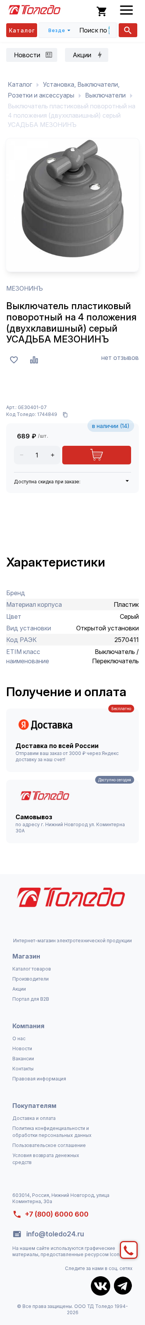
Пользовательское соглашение (49, 1145)
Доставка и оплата (34, 1118)
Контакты (23, 1069)
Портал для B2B (30, 999)
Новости (22, 1048)
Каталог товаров (31, 969)
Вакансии (23, 1058)
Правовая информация (39, 1079)
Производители (30, 979)
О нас (19, 1038)
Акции (19, 989)
